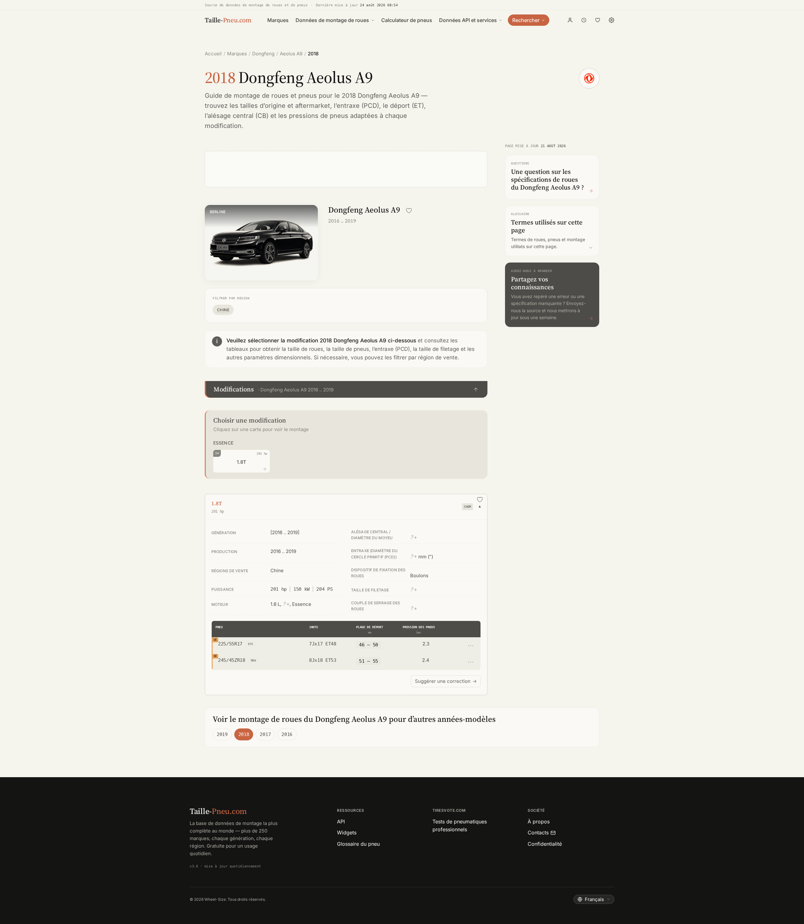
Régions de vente (229, 570)
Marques (278, 20)
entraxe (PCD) (358, 105)
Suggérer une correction (446, 681)
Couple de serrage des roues (375, 605)
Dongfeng (263, 54)
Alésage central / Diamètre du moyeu (372, 534)
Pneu (219, 627)
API (341, 821)
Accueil (213, 54)
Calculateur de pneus (406, 20)
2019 (222, 734)
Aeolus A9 (291, 54)
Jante (313, 627)
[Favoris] (597, 20)
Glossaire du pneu (358, 844)
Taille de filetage (370, 590)
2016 (286, 734)
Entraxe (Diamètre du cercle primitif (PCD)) (374, 553)
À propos (539, 821)
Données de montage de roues (332, 20)
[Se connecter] (570, 20)
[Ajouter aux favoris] (409, 210)
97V (250, 644)
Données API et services (468, 20)
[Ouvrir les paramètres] (611, 20)
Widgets (346, 832)
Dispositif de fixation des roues (378, 572)
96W (253, 660)
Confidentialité (545, 844)
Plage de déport (369, 627)
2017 (265, 734)
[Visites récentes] (583, 20)
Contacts (538, 832)
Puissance (222, 589)
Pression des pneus (419, 627)
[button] (346, 389)
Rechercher (526, 20)
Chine (223, 309)
